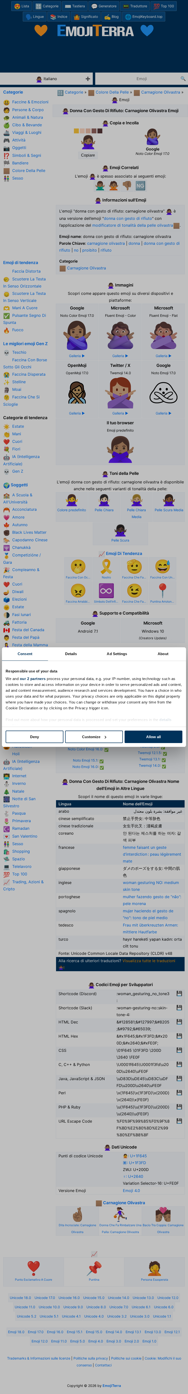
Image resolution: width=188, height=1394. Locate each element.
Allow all (153, 737)
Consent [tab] (25, 654)
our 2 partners (33, 679)
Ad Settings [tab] (117, 654)
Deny (34, 737)
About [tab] (163, 654)
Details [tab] (71, 654)
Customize (91, 737)
